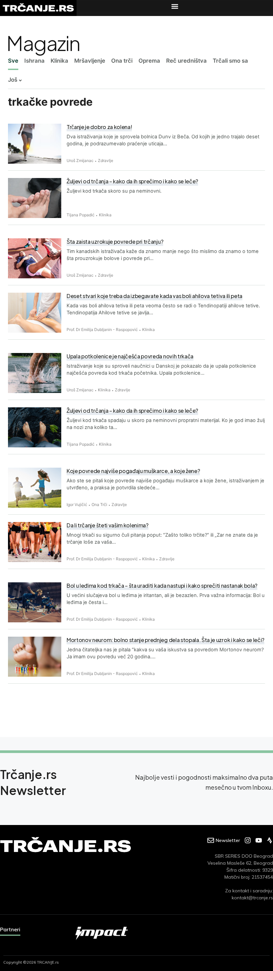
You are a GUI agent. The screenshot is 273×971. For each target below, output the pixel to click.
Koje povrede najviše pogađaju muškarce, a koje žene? (133, 470)
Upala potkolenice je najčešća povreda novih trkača (130, 356)
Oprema (149, 60)
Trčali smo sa (230, 60)
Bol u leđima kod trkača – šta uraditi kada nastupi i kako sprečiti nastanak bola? (162, 585)
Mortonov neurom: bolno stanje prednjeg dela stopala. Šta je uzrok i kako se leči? (165, 639)
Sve (13, 60)
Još (12, 79)
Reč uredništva (186, 60)
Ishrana (34, 60)
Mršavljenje (89, 60)
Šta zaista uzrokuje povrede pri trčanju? (115, 241)
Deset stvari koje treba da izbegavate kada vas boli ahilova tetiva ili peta (154, 295)
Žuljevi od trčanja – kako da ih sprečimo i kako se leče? (132, 410)
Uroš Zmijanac (80, 160)
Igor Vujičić (77, 504)
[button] (175, 6)
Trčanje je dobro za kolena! (99, 126)
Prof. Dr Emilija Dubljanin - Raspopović (102, 329)
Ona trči (122, 60)
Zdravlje (105, 160)
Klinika (59, 60)
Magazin (43, 42)
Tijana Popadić (81, 214)
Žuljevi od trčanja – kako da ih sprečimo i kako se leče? (132, 181)
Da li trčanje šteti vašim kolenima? (107, 525)
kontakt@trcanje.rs (252, 898)
